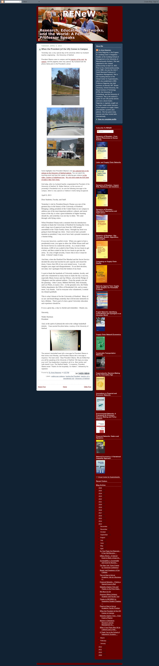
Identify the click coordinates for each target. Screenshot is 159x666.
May (102, 546)
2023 (100, 496)
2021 (100, 502)
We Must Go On (105, 592)
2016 (100, 516)
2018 (100, 510)
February (103, 641)
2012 (100, 647)
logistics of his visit (77, 59)
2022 (100, 499)
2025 (100, 491)
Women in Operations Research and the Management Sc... (107, 623)
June (102, 543)
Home (65, 387)
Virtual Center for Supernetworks (109, 477)
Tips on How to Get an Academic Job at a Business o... (110, 577)
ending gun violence (58, 376)
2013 (100, 524)
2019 (100, 507)
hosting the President (73, 376)
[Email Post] (76, 373)
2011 (100, 650)
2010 (100, 652)
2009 (100, 655)
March (102, 638)
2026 (100, 488)
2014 (100, 521)
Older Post (87, 387)
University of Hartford (82, 378)
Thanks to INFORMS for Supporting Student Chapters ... (110, 601)
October (103, 532)
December (104, 526)
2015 (100, 518)
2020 (100, 504)
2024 (100, 493)
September (104, 535)
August (103, 537)
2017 (100, 513)
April (102, 548)
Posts (101, 131)
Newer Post (42, 387)
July (102, 540)
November (104, 529)
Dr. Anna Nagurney (104, 50)
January (103, 643)
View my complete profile (107, 119)
